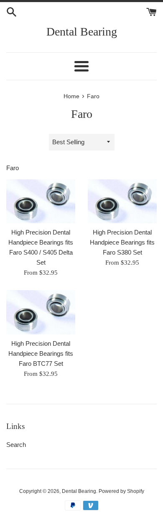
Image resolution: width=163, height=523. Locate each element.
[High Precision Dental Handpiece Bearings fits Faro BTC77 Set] (40, 312)
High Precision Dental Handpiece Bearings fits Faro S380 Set (122, 242)
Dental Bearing (81, 31)
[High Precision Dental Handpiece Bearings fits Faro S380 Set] (122, 201)
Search (16, 444)
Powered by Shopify (121, 491)
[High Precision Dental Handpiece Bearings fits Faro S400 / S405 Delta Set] (40, 201)
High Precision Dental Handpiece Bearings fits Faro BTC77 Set (40, 353)
